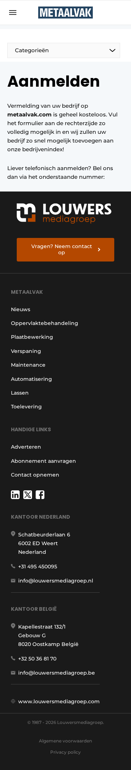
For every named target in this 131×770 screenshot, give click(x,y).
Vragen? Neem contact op (61, 249)
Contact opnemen (35, 475)
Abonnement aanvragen (43, 461)
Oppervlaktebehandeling (44, 323)
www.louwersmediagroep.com (59, 701)
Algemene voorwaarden (65, 741)
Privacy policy (65, 752)
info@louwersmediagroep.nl (55, 580)
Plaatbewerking (32, 337)
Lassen (20, 393)
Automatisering (31, 379)
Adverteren (26, 447)
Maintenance (28, 365)
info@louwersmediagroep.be (56, 673)
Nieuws (20, 309)
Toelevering (26, 406)
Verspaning (26, 351)
